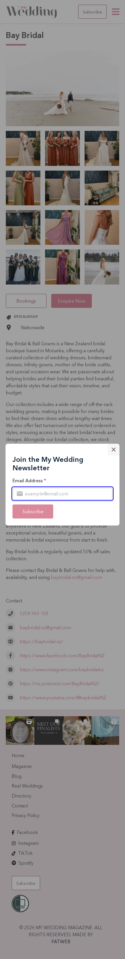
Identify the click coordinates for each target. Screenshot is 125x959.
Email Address (29, 480)
